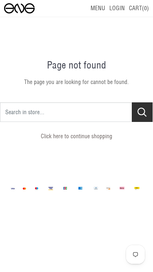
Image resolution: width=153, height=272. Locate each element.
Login (117, 8)
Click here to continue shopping (76, 136)
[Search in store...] (142, 112)
